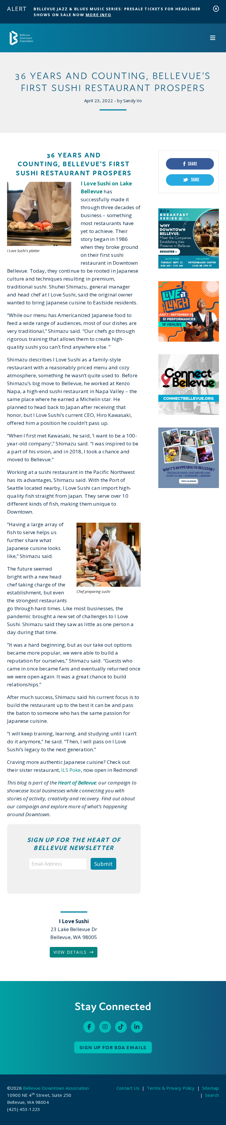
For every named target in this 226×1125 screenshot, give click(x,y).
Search (212, 1095)
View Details (70, 952)
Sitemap (210, 1088)
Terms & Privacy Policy (171, 1088)
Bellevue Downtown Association (56, 1088)
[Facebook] (89, 1027)
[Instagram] (105, 1027)
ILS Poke (71, 770)
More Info (98, 14)
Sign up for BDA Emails (113, 1047)
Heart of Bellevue (77, 782)
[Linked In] (137, 1027)
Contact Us (128, 1088)
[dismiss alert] (216, 9)
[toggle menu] (212, 38)
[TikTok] (121, 1027)
